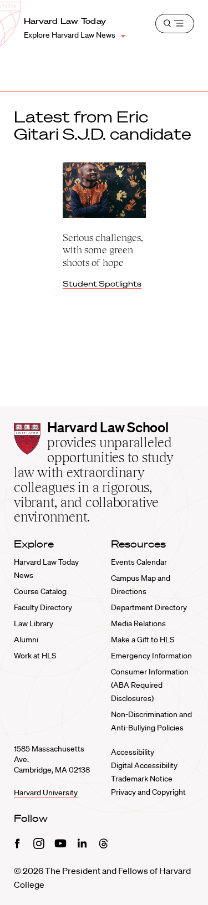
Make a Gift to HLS (142, 640)
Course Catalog (40, 591)
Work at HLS (35, 656)
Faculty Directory (43, 607)
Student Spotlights (102, 284)
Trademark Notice (142, 779)
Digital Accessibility (144, 765)
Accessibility (132, 752)
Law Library (33, 623)
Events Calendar (139, 562)
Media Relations (138, 623)
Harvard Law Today (65, 21)
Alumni (26, 640)
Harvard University (46, 792)
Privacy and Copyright (148, 792)
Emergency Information (151, 656)
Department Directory (149, 607)
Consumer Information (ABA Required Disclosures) (150, 685)
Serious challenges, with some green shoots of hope (103, 250)
